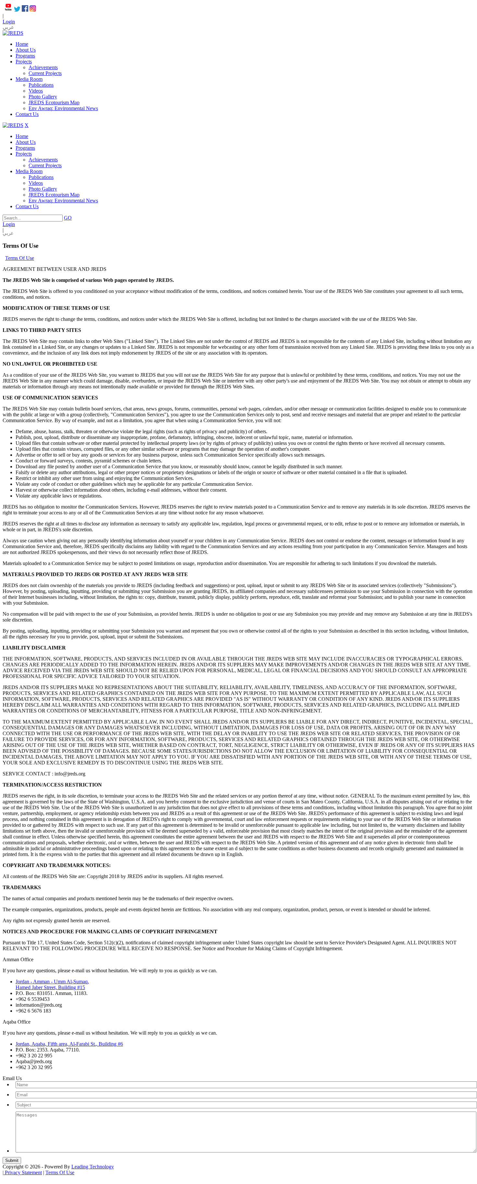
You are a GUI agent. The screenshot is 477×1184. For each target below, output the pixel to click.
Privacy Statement (23, 1172)
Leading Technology (92, 1166)
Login (9, 21)
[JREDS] (13, 33)
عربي (8, 27)
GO (68, 217)
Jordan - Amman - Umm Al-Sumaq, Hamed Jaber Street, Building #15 (52, 984)
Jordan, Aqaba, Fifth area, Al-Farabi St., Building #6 (69, 1044)
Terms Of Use (59, 1172)
